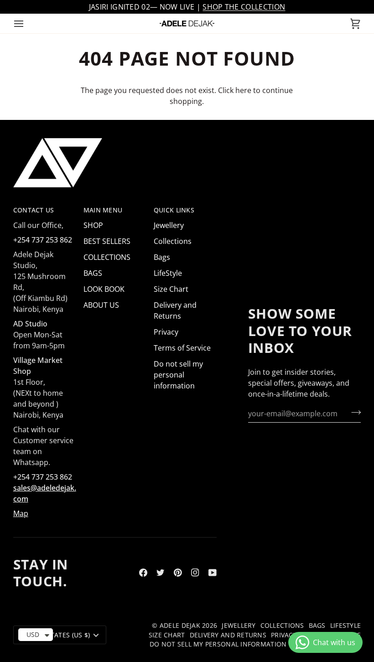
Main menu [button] (102, 210)
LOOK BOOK (104, 289)
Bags (162, 257)
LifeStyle (168, 273)
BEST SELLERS (106, 241)
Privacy (166, 332)
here (243, 90)
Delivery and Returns (228, 635)
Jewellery (169, 225)
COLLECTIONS (106, 257)
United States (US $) (55, 635)
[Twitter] (160, 573)
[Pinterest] (178, 573)
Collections (173, 241)
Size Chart (171, 289)
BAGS (92, 273)
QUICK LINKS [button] (174, 210)
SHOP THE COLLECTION (244, 7)
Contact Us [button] (33, 210)
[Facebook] (143, 573)
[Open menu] (27, 23)
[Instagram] (195, 573)
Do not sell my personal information (178, 375)
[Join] (353, 412)
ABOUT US (101, 305)
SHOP (93, 225)
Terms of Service (182, 348)
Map (20, 513)
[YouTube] (212, 573)
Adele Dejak (180, 625)
